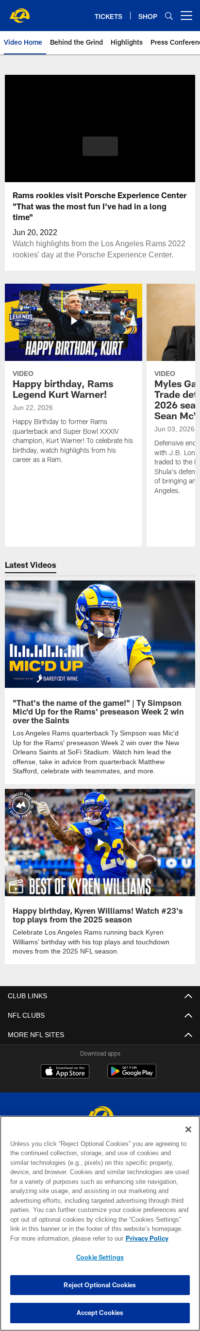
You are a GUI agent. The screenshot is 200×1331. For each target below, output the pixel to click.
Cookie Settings (100, 1257)
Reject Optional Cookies (100, 1285)
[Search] (169, 15)
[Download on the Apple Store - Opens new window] (65, 1080)
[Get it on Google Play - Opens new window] (132, 1084)
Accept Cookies (100, 1312)
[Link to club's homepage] (19, 11)
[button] (100, 152)
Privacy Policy (63, 1238)
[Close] (188, 1129)
